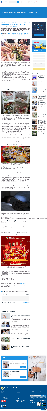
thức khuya (17, 291)
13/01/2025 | (15, 32)
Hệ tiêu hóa (4, 70)
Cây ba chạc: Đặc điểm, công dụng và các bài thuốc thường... (42, 133)
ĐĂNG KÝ (43, 395)
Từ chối (40, 409)
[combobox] (39, 61)
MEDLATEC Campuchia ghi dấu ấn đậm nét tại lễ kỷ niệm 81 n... (42, 77)
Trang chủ (2, 12)
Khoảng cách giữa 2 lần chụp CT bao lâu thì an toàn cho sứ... (42, 90)
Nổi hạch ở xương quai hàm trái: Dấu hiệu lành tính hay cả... (42, 102)
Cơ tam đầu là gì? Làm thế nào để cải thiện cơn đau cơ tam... (41, 84)
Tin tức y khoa (7, 12)
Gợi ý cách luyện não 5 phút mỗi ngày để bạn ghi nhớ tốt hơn (42, 127)
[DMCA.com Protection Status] (3, 405)
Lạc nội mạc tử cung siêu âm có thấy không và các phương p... (42, 96)
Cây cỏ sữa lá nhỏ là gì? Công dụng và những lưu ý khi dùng (42, 115)
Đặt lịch (23, 367)
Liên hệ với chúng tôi (39, 34)
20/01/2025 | (15, 33)
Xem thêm (44, 73)
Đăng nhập (44, 1)
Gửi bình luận (26, 302)
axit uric (20, 291)
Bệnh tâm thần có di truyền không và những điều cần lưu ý (42, 108)
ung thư (7, 291)
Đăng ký (41, 1)
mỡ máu (13, 291)
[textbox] (39, 61)
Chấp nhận (43, 409)
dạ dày (13, 82)
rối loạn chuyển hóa (25, 291)
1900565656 (3, 393)
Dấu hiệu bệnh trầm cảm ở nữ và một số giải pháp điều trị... (42, 121)
